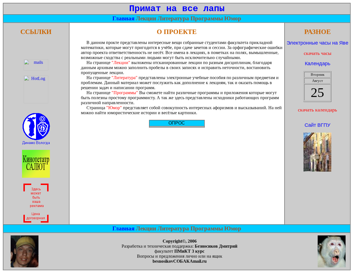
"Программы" (125, 92)
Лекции (147, 18)
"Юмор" (114, 107)
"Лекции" (121, 62)
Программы (207, 18)
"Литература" (125, 77)
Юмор (232, 18)
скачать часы (317, 53)
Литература (174, 18)
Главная (124, 18)
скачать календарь (317, 110)
